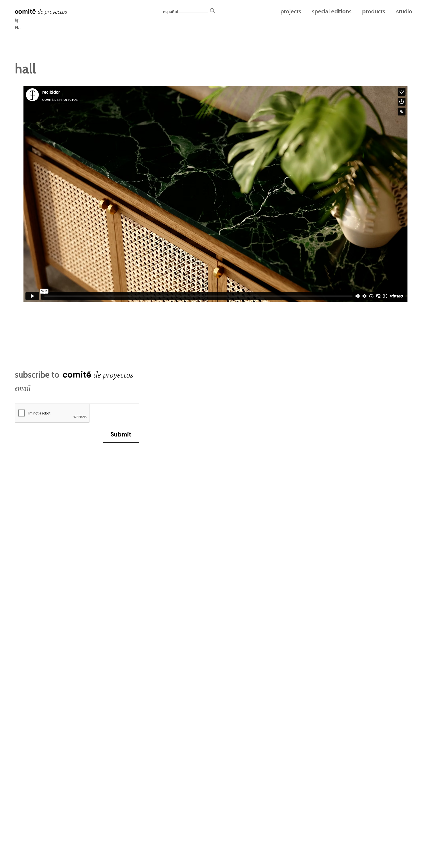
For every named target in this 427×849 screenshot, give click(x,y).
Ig (17, 20)
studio (404, 11)
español (170, 11)
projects (290, 11)
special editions (332, 11)
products (373, 11)
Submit (120, 434)
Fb (17, 27)
